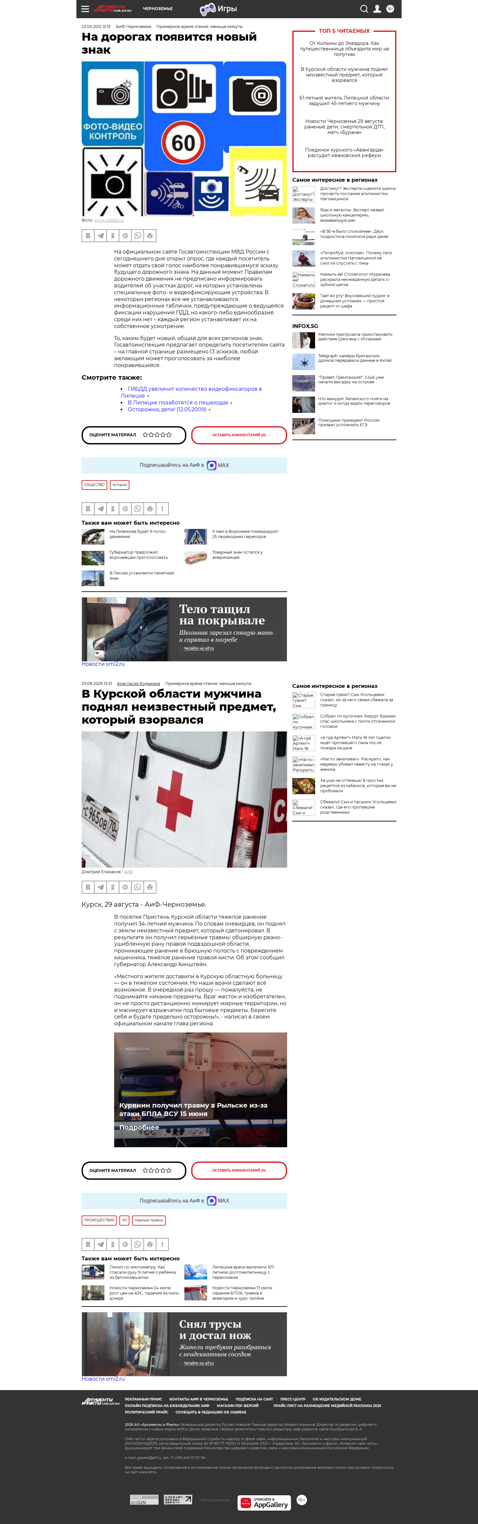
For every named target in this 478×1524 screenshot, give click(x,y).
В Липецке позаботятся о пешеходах (178, 403)
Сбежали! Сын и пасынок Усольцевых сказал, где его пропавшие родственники (358, 807)
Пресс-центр (292, 1399)
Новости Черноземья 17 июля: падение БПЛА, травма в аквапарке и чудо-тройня (242, 1293)
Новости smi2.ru (103, 664)
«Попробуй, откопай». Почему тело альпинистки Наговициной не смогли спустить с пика (356, 258)
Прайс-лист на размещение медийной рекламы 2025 (327, 1406)
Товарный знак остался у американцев (237, 555)
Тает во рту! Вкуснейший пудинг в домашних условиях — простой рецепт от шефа (355, 301)
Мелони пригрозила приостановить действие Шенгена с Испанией (355, 336)
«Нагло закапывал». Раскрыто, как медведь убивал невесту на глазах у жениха (356, 764)
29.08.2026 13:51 (97, 683)
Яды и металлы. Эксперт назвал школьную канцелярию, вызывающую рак (352, 215)
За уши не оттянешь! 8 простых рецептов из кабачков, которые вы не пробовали (358, 785)
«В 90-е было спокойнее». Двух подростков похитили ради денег (354, 234)
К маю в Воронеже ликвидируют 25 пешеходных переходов (245, 534)
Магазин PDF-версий (238, 1406)
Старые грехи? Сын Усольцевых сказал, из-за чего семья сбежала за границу (356, 699)
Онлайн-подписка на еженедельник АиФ (167, 1406)
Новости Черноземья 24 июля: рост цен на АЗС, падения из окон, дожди (144, 1293)
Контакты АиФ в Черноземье (198, 1399)
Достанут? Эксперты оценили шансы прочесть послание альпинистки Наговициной (358, 193)
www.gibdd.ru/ (109, 220)
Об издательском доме (337, 1399)
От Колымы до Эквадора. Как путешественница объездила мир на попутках (344, 49)
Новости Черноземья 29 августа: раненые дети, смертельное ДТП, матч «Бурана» (344, 127)
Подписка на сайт (254, 1399)
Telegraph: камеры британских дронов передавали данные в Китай (355, 358)
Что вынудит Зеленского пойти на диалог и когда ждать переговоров (354, 401)
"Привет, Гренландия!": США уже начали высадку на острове (351, 379)
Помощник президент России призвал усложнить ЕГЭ (348, 422)
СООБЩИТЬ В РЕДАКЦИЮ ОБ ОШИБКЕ (211, 1412)
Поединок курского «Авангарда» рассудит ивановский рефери (344, 152)
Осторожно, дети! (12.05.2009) (167, 409)
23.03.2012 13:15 (96, 26)
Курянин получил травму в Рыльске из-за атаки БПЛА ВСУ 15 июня (193, 1109)
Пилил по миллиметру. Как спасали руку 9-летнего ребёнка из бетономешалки (143, 1272)
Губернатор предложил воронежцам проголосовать (139, 555)
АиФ (128, 871)
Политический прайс (146, 1412)
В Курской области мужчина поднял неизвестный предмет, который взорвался (344, 75)
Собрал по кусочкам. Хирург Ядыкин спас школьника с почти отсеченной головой (358, 721)
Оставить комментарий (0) (239, 435)
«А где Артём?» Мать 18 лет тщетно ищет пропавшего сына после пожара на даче (355, 742)
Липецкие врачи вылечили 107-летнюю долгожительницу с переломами (243, 1272)
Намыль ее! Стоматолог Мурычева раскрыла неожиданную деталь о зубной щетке (355, 279)
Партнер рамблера (214, 1500)
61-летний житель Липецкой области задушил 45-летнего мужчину (344, 100)
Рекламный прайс (143, 1399)
